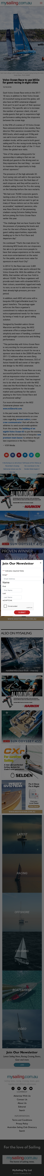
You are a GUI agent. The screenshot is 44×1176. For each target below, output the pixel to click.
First (4, 586)
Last (4, 593)
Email (5, 575)
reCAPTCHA (7, 600)
